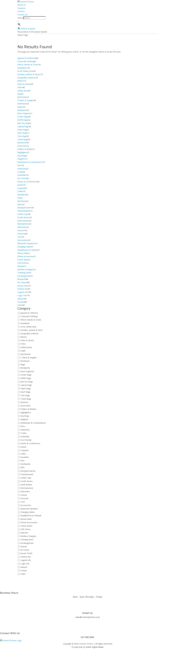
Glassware (25, 491)
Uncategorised (27, 543)
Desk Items (26, 405)
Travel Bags (26, 399)
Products (21, 8)
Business (24, 402)
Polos (23, 344)
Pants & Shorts (27, 340)
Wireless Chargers (28, 536)
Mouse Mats (26, 519)
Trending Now (27, 539)
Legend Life (26, 560)
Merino (24, 337)
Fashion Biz (26, 556)
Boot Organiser (27, 371)
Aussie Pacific (27, 553)
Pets (22, 460)
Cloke (23, 574)
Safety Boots (26, 347)
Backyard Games (28, 471)
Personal (24, 498)
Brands (24, 546)
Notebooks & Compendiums (33, 423)
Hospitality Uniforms (30, 333)
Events (23, 447)
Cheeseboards (27, 474)
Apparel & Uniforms (29, 313)
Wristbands (25, 464)
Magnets (24, 419)
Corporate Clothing (29, 316)
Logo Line (25, 563)
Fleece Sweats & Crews (31, 320)
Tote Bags (25, 395)
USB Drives (25, 529)
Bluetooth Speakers (29, 508)
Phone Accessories (29, 522)
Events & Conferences (30, 443)
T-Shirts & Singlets (29, 357)
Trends (24, 570)
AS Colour (25, 550)
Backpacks (25, 368)
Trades (24, 433)
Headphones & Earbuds (31, 515)
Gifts (23, 467)
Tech (23, 502)
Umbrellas (25, 436)
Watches (24, 532)
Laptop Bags (26, 385)
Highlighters (26, 412)
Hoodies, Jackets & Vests (32, 330)
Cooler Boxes (27, 481)
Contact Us (22, 14)
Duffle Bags (26, 378)
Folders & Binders (28, 409)
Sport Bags (25, 392)
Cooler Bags (26, 374)
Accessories (26, 505)
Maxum (24, 567)
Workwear (25, 361)
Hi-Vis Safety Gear (28, 326)
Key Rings (25, 416)
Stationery (25, 429)
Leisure (24, 495)
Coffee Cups (26, 477)
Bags (23, 364)
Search (21, 18)
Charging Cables (28, 512)
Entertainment (27, 488)
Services (21, 11)
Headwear (25, 323)
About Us (22, 5)
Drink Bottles (26, 484)
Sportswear (26, 354)
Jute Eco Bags (27, 381)
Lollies (23, 453)
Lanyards (25, 450)
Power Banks (26, 526)
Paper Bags (26, 388)
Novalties (25, 457)
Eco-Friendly (26, 440)
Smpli (23, 350)
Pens (23, 426)
